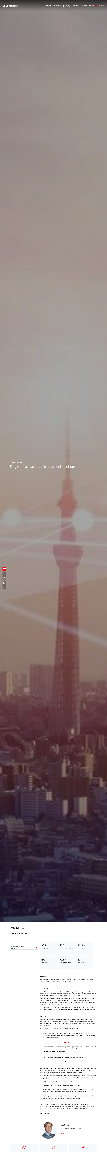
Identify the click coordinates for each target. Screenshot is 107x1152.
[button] (4, 569)
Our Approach (57, 6)
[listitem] (4, 569)
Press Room (76, 6)
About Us (48, 6)
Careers (84, 6)
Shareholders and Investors (67, 5)
